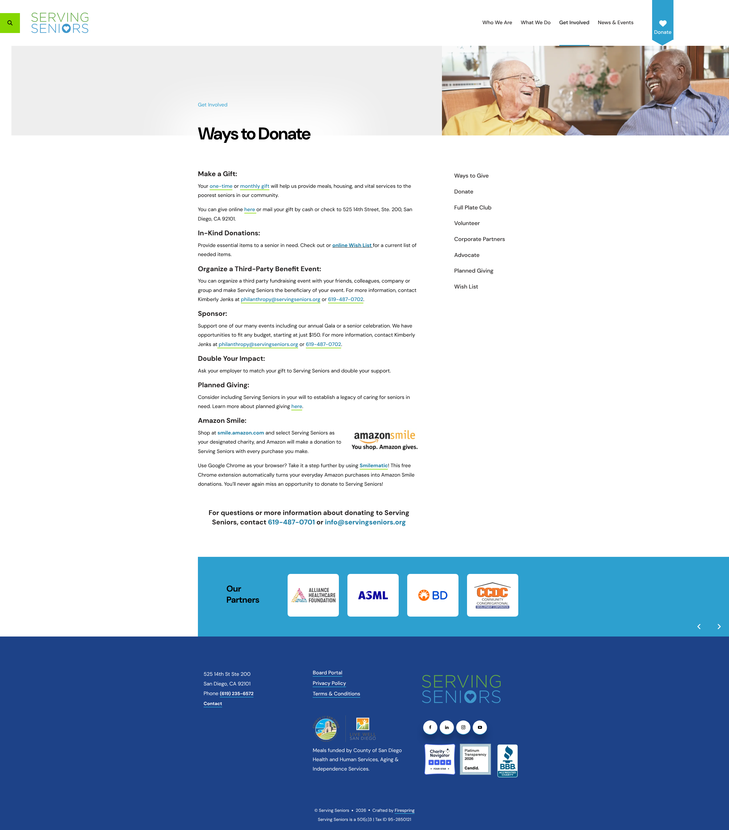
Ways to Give (471, 176)
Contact (213, 704)
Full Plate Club (473, 207)
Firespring (405, 810)
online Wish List (352, 245)
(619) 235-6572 (236, 694)
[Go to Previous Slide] (699, 627)
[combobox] (31, 23)
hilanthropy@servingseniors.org (282, 299)
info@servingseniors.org (365, 522)
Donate (662, 32)
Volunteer (467, 223)
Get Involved (574, 22)
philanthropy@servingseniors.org (258, 344)
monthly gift (254, 186)
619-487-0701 (291, 522)
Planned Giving (473, 271)
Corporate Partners (479, 239)
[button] (10, 23)
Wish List (466, 287)
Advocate (467, 255)
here (249, 209)
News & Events (616, 22)
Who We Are (497, 22)
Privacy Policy (329, 683)
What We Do (536, 22)
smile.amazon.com (241, 432)
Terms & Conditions (336, 693)
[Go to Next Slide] (719, 627)
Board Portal (327, 672)
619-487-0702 (345, 299)
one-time (221, 186)
